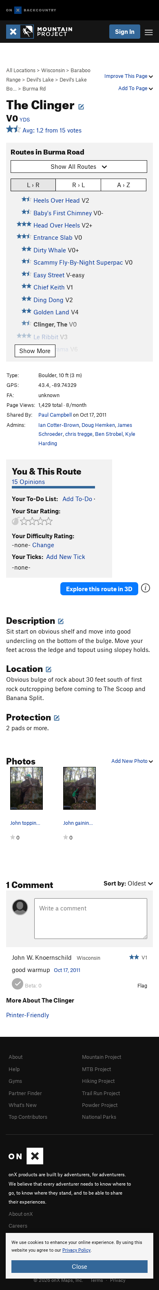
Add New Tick (65, 556)
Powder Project (99, 1105)
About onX (21, 1213)
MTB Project (96, 1069)
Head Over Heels (56, 225)
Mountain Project (101, 1057)
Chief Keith (49, 287)
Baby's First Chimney (62, 212)
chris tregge (79, 434)
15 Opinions (28, 481)
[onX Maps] (26, 1162)
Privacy (118, 1280)
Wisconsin (53, 70)
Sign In (125, 31)
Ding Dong (48, 299)
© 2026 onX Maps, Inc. (58, 1280)
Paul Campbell (55, 414)
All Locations (20, 70)
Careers (18, 1225)
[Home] (43, 31)
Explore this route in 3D (99, 588)
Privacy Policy (76, 1250)
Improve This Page (126, 76)
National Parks (99, 1116)
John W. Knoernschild (42, 957)
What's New (23, 1105)
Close (79, 1266)
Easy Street (48, 274)
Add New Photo (130, 761)
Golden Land (51, 312)
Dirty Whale (49, 250)
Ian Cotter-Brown (58, 425)
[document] (79, 1256)
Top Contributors (28, 1116)
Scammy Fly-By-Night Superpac (78, 262)
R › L (78, 184)
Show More (35, 350)
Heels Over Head (56, 200)
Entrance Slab (53, 237)
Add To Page (133, 88)
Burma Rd (34, 88)
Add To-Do (77, 498)
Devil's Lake (40, 79)
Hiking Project (98, 1081)
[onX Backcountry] (31, 10)
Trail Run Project (101, 1093)
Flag (142, 985)
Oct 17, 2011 (67, 970)
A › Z (123, 184)
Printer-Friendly (27, 1014)
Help (14, 1069)
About (15, 1057)
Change (43, 544)
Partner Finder (25, 1093)
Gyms (15, 1081)
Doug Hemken (98, 425)
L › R (33, 184)
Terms (96, 1280)
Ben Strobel (109, 434)
